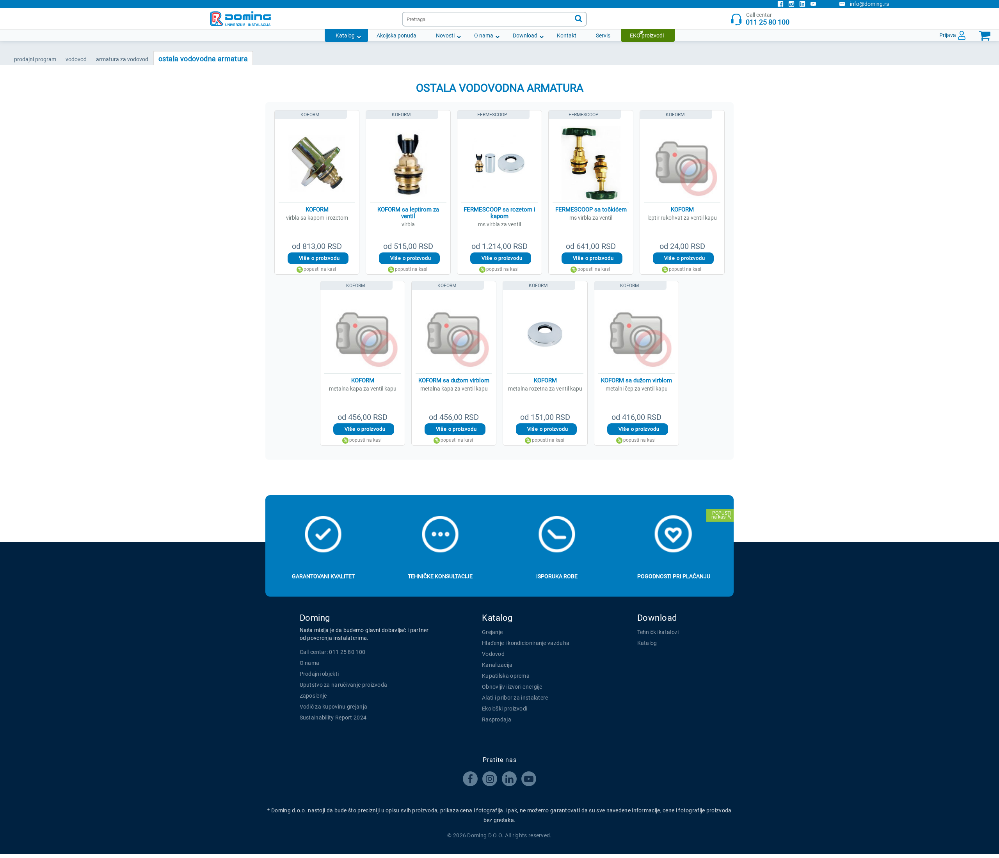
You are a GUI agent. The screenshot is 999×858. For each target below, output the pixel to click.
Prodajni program (35, 59)
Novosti (445, 35)
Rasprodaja (496, 719)
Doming (315, 618)
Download (525, 35)
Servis (603, 35)
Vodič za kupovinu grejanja (334, 706)
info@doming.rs (869, 4)
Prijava (947, 35)
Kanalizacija (497, 665)
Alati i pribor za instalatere (515, 698)
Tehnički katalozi (658, 632)
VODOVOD (76, 59)
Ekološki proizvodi (504, 708)
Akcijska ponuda (396, 35)
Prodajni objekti (319, 674)
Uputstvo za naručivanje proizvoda (344, 685)
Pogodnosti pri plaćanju (673, 576)
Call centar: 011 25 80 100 (333, 652)
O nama (483, 35)
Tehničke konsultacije (440, 576)
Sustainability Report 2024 (333, 717)
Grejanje (492, 632)
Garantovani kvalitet (323, 576)
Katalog (345, 35)
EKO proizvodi (647, 35)
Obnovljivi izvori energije (512, 687)
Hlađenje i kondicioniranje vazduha (525, 643)
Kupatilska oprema (506, 676)
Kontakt (566, 35)
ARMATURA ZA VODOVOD (122, 59)
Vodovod (493, 654)
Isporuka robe (557, 576)
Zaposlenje (313, 696)
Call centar (767, 19)
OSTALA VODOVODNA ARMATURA (203, 59)
